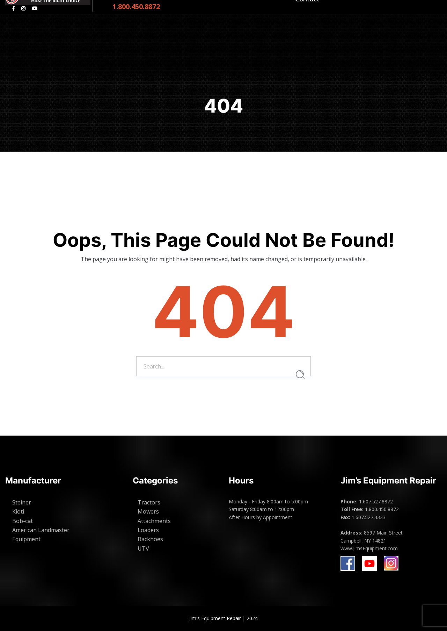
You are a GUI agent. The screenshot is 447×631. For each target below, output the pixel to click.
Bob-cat (22, 521)
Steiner (21, 502)
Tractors (149, 502)
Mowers (148, 511)
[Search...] (300, 374)
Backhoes (150, 539)
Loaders (148, 530)
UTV (143, 548)
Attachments (154, 521)
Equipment (26, 539)
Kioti (18, 511)
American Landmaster (40, 530)
